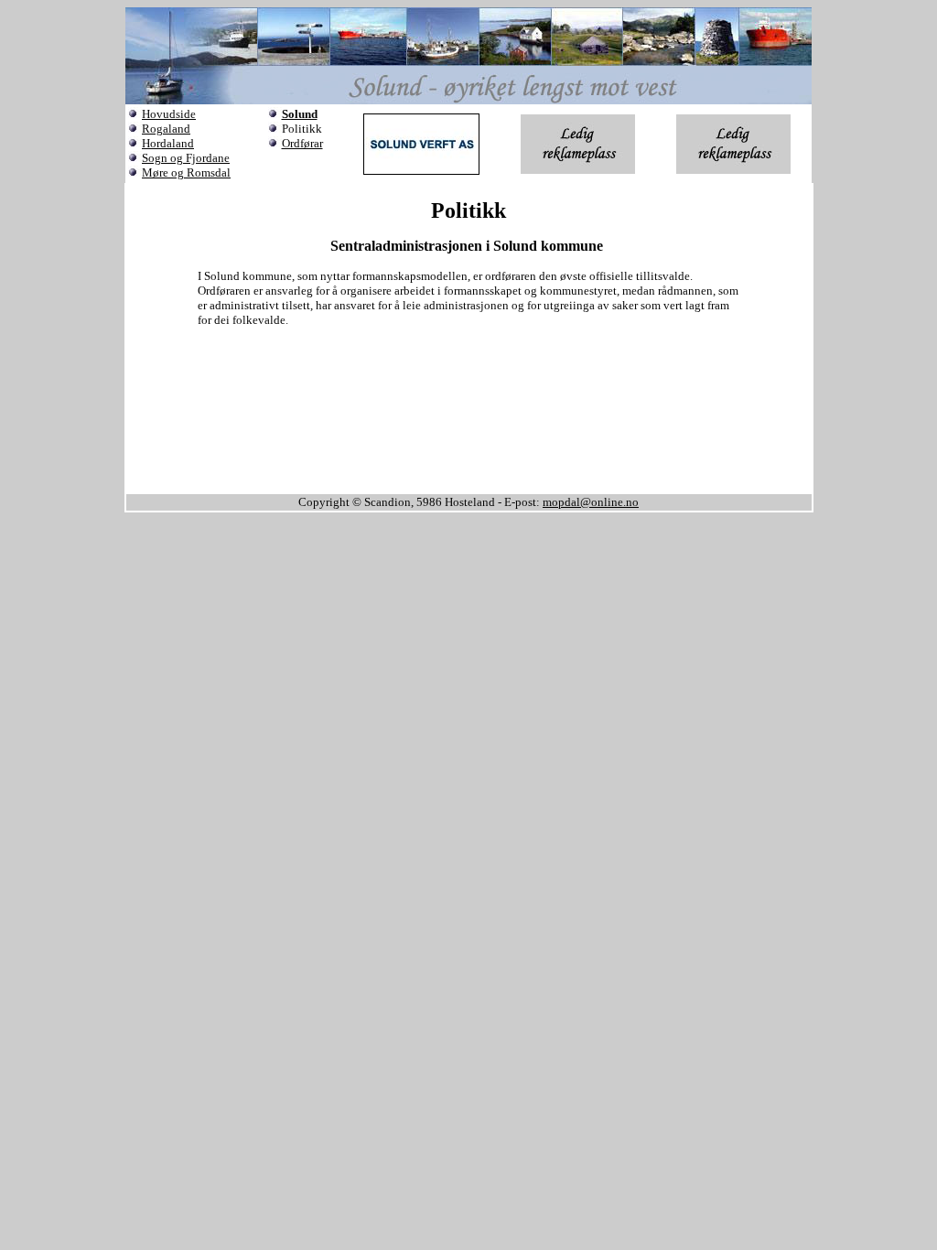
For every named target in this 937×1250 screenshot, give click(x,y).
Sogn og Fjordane (186, 158)
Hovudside (169, 114)
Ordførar (302, 143)
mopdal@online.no (591, 502)
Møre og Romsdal (186, 172)
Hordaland (168, 143)
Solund (300, 114)
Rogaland (166, 128)
